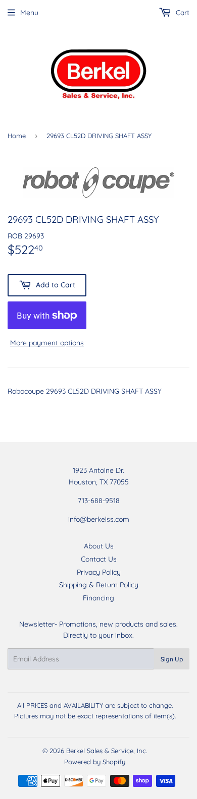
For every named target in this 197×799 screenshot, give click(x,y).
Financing (98, 597)
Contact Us (99, 559)
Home (17, 136)
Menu (29, 12)
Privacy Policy (99, 572)
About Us (99, 545)
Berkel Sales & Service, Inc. (106, 751)
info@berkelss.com (98, 519)
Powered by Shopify (94, 762)
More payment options (47, 342)
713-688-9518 (99, 500)
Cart (181, 12)
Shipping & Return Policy (98, 584)
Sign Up (172, 659)
